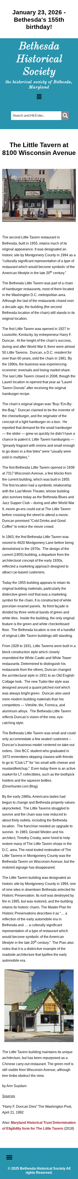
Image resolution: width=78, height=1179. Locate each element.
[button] (39, 97)
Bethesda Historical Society (39, 59)
